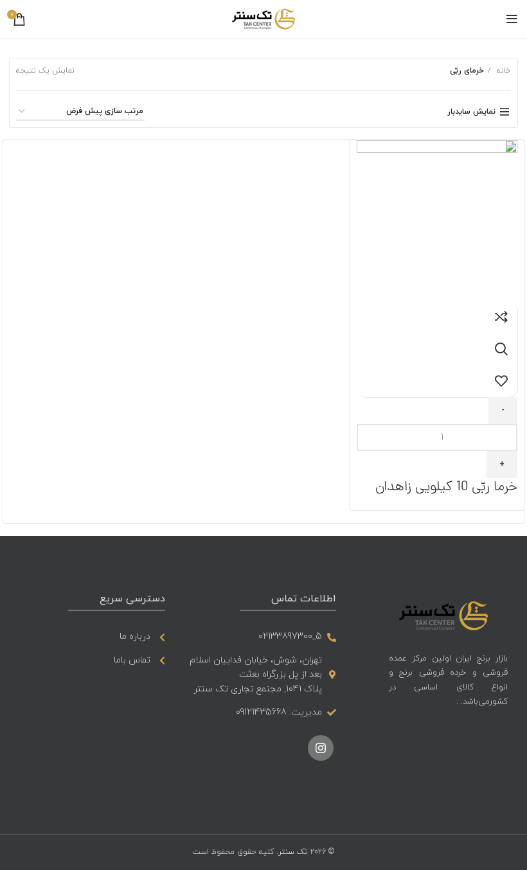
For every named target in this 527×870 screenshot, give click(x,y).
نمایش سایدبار (471, 112)
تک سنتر (293, 852)
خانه (502, 71)
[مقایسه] (501, 317)
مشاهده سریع (501, 349)
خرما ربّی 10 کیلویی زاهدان (446, 487)
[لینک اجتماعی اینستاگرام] (321, 748)
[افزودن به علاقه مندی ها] (501, 381)
